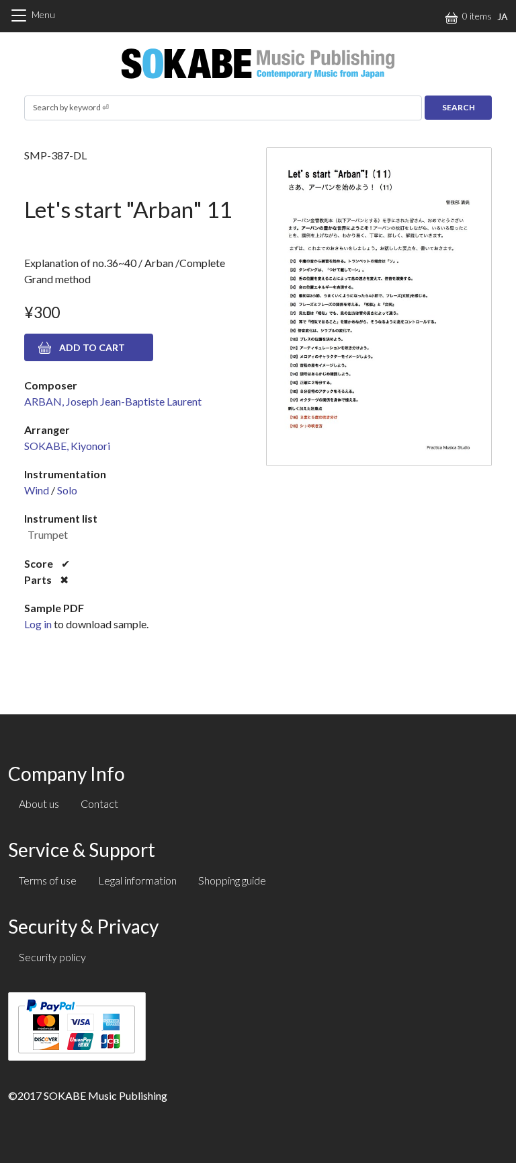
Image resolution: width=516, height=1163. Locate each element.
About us (39, 803)
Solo (67, 490)
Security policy (52, 956)
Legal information (137, 880)
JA (502, 16)
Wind (36, 490)
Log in (38, 623)
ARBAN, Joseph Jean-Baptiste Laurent (113, 401)
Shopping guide (232, 880)
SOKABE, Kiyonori (67, 445)
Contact (99, 803)
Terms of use (48, 880)
